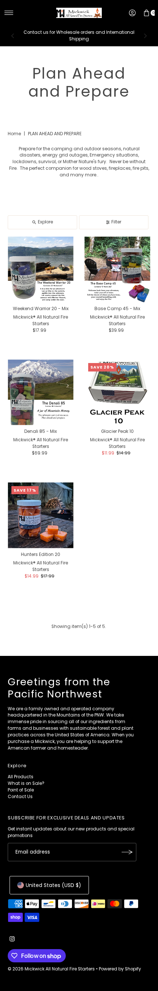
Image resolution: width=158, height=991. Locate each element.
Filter (116, 222)
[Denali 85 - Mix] (40, 392)
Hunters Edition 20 (40, 554)
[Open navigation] (9, 13)
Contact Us (20, 797)
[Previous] (13, 36)
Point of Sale (21, 790)
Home (14, 133)
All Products (20, 777)
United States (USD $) (53, 885)
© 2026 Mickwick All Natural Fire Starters (51, 969)
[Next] (145, 36)
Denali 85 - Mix (40, 431)
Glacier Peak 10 (117, 431)
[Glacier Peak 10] (117, 392)
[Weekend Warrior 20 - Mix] (40, 269)
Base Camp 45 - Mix (117, 309)
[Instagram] (12, 939)
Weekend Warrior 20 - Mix (41, 309)
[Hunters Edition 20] (40, 515)
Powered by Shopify (120, 969)
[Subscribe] (127, 852)
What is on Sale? (26, 783)
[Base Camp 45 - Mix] (117, 269)
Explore (45, 222)
